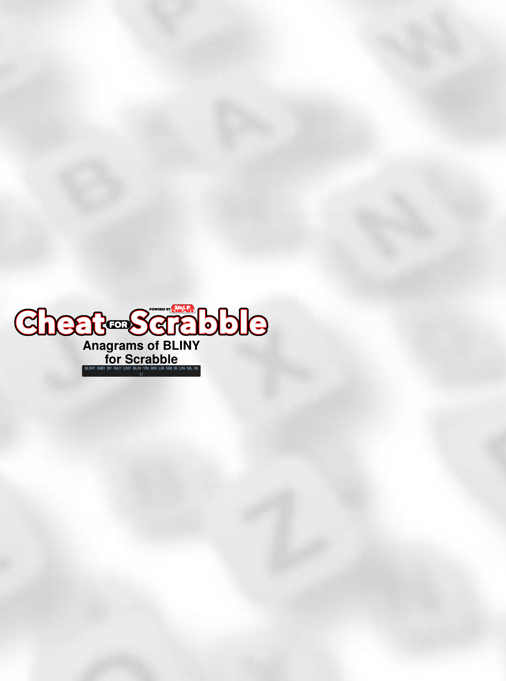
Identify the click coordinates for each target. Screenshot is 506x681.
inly (117, 368)
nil (189, 368)
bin (154, 368)
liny (127, 368)
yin (146, 368)
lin (182, 368)
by (109, 368)
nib (169, 368)
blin (137, 368)
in (196, 368)
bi (175, 368)
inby (101, 368)
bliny (90, 368)
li (141, 373)
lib (161, 368)
